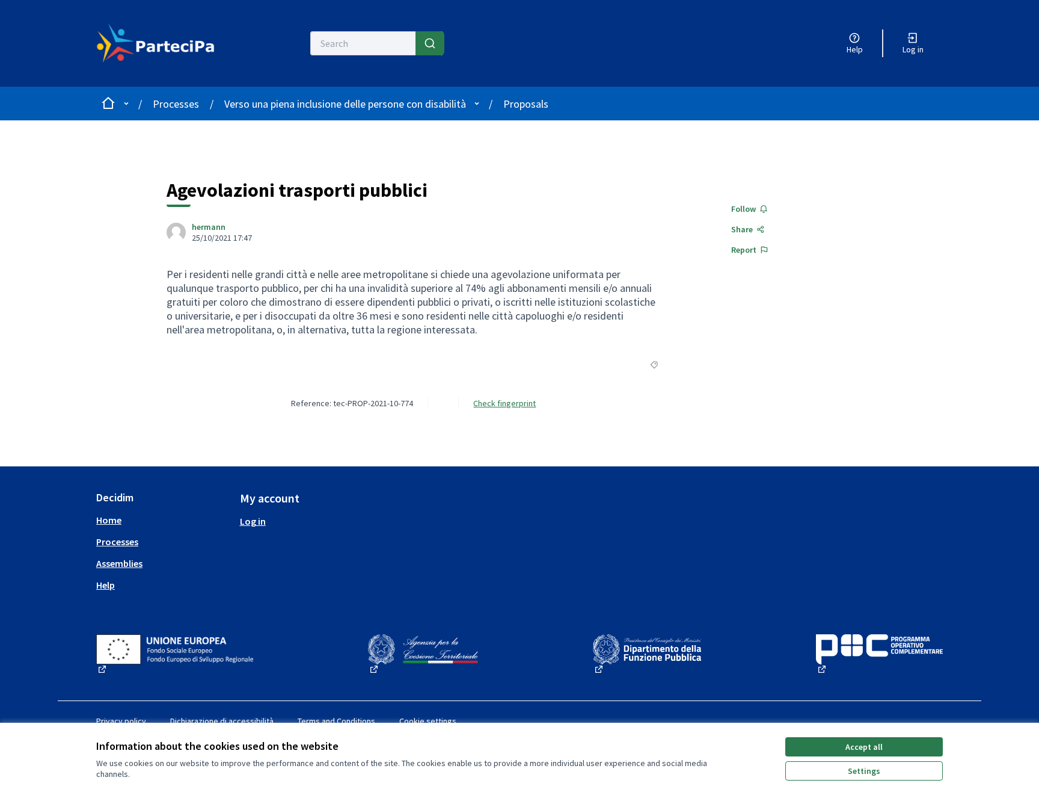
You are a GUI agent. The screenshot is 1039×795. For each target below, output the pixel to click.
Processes (176, 104)
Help (105, 585)
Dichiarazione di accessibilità (222, 721)
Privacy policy (121, 721)
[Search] (429, 43)
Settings (864, 771)
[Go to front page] (162, 43)
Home (108, 520)
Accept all (864, 746)
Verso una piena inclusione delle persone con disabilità (345, 104)
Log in (253, 521)
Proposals (525, 104)
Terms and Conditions (336, 721)
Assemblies (119, 563)
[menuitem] (163, 520)
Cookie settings (427, 721)
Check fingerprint (504, 403)
